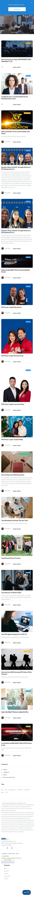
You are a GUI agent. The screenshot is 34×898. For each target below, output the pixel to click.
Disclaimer (4, 853)
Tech (6, 792)
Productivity (27, 789)
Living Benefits (12, 789)
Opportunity (7, 876)
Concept (6, 873)
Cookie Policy (5, 856)
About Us (6, 871)
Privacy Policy (11, 853)
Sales (2, 792)
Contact (6, 878)
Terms (17, 853)
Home (5, 868)
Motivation (20, 789)
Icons (6, 789)
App (2, 789)
